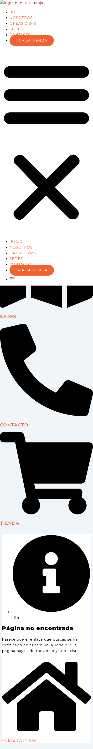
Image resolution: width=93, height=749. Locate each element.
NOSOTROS (21, 18)
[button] (46, 141)
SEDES (16, 29)
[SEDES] (46, 307)
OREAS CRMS (23, 23)
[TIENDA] (46, 513)
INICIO (16, 12)
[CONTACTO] (46, 415)
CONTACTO (20, 35)
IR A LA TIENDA (31, 40)
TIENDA (9, 523)
